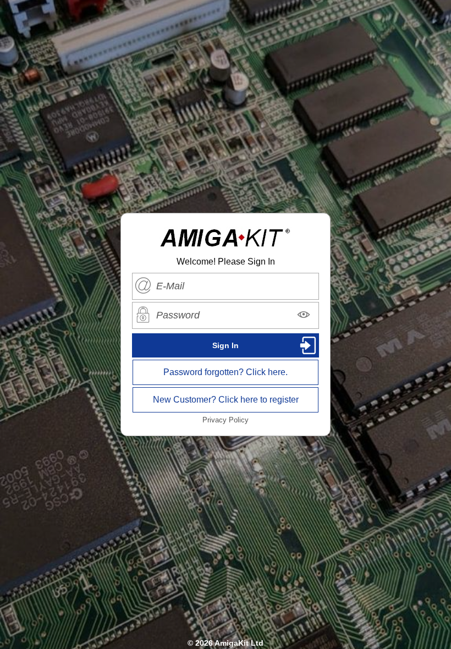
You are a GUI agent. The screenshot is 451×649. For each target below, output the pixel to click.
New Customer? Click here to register (226, 399)
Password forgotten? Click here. (225, 372)
